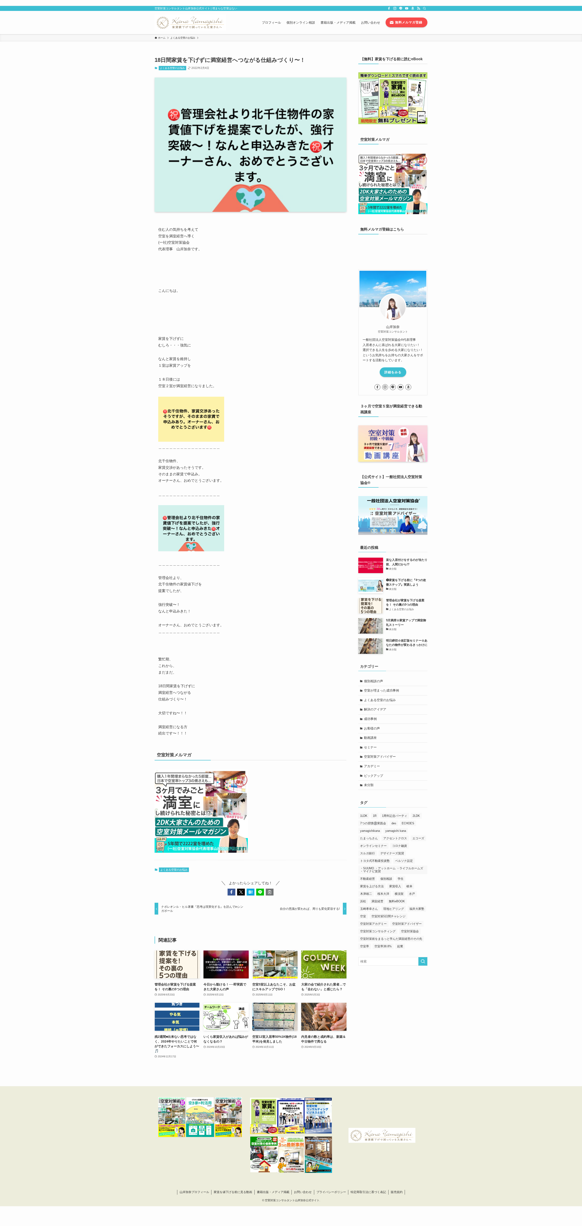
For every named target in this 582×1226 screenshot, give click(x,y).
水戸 (412, 893)
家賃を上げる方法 (372, 886)
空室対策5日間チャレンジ (388, 916)
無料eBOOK (397, 901)
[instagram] (395, 8)
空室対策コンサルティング (378, 931)
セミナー (370, 747)
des (393, 823)
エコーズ (418, 838)
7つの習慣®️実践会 (373, 823)
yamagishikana (370, 830)
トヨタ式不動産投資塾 (375, 860)
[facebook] (389, 8)
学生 (401, 878)
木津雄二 (366, 893)
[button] (231, 892)
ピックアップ (373, 775)
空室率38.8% (383, 946)
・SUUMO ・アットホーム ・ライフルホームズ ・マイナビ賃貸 (391, 870)
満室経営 (377, 901)
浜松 (363, 901)
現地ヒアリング (393, 908)
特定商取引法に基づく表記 (368, 1192)
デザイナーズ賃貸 (392, 853)
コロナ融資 (399, 845)
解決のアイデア (375, 709)
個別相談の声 (373, 681)
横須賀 (399, 893)
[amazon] (413, 8)
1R (374, 815)
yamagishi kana (395, 830)
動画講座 (370, 738)
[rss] (418, 8)
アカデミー (372, 766)
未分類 (369, 785)
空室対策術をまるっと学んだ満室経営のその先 (391, 938)
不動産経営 (367, 878)
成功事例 (370, 719)
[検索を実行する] (422, 961)
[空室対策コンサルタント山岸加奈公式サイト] (190, 22)
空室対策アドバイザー (380, 756)
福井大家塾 (416, 908)
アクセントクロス (395, 838)
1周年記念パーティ (394, 815)
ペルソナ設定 (404, 860)
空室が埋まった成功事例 (381, 690)
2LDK (416, 815)
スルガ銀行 (367, 853)
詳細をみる (392, 372)
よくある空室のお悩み (172, 68)
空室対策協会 (410, 931)
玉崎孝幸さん (369, 908)
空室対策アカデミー (373, 923)
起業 (400, 946)
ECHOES (408, 823)
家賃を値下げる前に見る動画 (233, 1192)
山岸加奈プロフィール (194, 1192)
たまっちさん (369, 838)
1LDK (363, 815)
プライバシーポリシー (331, 1192)
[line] (401, 8)
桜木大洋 (383, 893)
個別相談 (386, 878)
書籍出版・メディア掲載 (273, 1192)
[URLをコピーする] (269, 892)
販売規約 (397, 1192)
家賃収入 (395, 886)
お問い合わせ (303, 1192)
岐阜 (409, 886)
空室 (363, 916)
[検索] (424, 8)
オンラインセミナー (373, 845)
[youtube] (407, 8)
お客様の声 (372, 728)
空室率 (364, 946)
